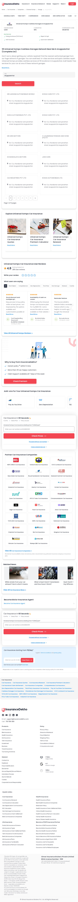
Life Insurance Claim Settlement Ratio (13, 831)
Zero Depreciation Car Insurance (12, 688)
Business (4, 746)
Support (55, 4)
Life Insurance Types (8, 828)
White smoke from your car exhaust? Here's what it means (16, 583)
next (35, 198)
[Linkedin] (13, 715)
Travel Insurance (7, 749)
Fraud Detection (45, 735)
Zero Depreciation (46, 405)
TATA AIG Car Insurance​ (10, 694)
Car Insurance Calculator (10, 803)
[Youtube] (6, 715)
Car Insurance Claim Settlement (12, 685)
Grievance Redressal (46, 732)
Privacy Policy (44, 729)
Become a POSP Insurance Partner (46, 825)
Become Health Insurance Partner (46, 831)
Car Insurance (6, 683)
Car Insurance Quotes (20, 683)
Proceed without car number (38, 442)
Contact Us (5, 760)
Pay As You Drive (14, 405)
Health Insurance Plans (43, 800)
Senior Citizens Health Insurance (46, 819)
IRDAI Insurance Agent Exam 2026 (46, 839)
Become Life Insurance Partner (45, 834)
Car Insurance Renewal (37, 683)
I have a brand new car (38, 447)
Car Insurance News (17, 590)
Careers (4, 779)
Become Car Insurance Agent (14, 603)
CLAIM (70, 16)
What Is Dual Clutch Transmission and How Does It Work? (46, 583)
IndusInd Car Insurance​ (28, 697)
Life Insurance (6, 738)
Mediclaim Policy (41, 805)
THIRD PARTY (21, 16)
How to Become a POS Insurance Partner (48, 836)
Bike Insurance (6, 732)
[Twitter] (17, 715)
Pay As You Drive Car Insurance (61, 688)
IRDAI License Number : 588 (52, 859)
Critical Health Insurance (43, 811)
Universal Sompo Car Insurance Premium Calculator (39, 239)
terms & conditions (46, 653)
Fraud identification (8, 766)
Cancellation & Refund (47, 743)
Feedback (5, 763)
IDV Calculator (6, 808)
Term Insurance (7, 741)
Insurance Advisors (37, 4)
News (62, 4)
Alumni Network (6, 777)
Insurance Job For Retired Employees (47, 847)
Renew (49, 4)
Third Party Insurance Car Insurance (37, 688)
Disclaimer (5, 768)
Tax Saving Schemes (8, 752)
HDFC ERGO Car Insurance (28, 694)
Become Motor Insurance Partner (46, 828)
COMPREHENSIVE (33, 16)
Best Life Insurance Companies (12, 836)
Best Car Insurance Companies (12, 816)
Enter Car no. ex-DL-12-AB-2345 (13, 660)
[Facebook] (3, 715)
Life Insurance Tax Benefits (10, 842)
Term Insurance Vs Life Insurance (12, 834)
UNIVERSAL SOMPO (9, 16)
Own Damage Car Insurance (11, 811)
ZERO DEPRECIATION (59, 16)
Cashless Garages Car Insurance (13, 691)
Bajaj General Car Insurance (47, 694)
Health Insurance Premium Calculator (47, 814)
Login (72, 4)
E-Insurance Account (46, 746)
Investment (5, 743)
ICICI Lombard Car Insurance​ (64, 691)
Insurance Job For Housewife (45, 842)
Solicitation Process (8, 774)
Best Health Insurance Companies (46, 803)
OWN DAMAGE (45, 16)
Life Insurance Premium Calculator (13, 845)
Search (18, 83)
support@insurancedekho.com (18, 719)
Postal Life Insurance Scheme (11, 825)
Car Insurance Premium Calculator (58, 683)
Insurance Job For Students (44, 845)
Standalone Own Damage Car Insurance (39, 691)
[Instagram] (10, 715)
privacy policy (57, 653)
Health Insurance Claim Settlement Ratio (48, 808)
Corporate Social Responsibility (11, 782)
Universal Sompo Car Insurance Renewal (60, 239)
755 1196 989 (10, 721)
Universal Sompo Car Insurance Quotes (15, 239)
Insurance (25, 4)
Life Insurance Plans (8, 839)
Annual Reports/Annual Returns (11, 771)
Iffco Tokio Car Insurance (10, 697)
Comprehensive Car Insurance (54, 685)
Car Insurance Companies (20, 551)
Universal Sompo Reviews (20, 333)
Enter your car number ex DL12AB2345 (17, 429)
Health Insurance (7, 735)
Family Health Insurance (43, 816)
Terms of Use (44, 741)
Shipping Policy (44, 738)
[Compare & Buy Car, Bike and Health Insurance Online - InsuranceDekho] (10, 4)
